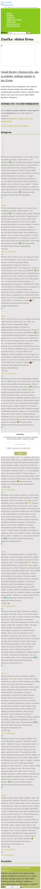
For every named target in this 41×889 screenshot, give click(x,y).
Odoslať (20, 453)
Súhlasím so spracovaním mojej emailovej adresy (18, 448)
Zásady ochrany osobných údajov (20, 449)
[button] (20, 434)
